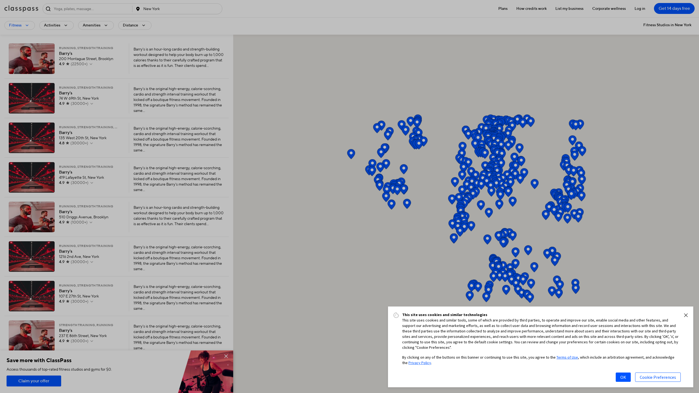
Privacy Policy (419, 362)
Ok (623, 377)
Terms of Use (567, 357)
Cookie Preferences (658, 377)
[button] (686, 315)
